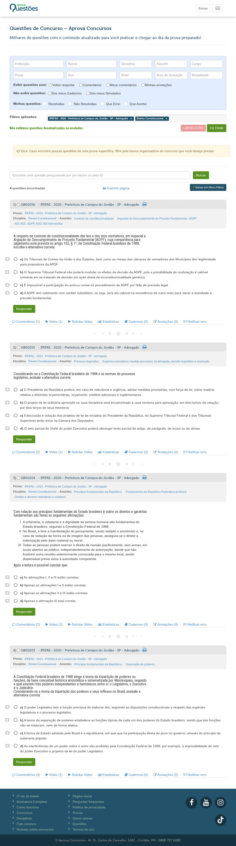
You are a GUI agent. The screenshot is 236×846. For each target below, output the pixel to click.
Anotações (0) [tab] (167, 321)
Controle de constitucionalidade (94, 218)
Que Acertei (138, 104)
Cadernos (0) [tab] (138, 321)
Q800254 (80, 478)
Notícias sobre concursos (35, 829)
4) (15, 650)
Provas (78, 813)
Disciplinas (24, 818)
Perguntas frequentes (88, 802)
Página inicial (82, 796)
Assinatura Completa (32, 802)
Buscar (201, 175)
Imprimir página (118, 188)
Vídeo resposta (63, 85)
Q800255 (80, 347)
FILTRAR (216, 128)
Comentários (92, 85)
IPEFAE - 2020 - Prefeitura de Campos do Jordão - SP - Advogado (66, 213)
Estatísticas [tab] (110, 321)
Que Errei (113, 104)
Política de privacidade (89, 807)
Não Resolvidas (85, 104)
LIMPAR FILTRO (193, 128)
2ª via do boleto (28, 796)
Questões (80, 824)
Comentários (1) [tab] (27, 321)
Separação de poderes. (140, 664)
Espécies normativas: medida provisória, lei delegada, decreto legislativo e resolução (156, 361)
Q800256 (80, 205)
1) (15, 204)
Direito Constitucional (42, 218)
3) (15, 478)
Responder (24, 309)
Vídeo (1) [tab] (55, 321)
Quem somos (82, 818)
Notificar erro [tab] (196, 321)
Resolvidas (56, 104)
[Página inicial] (24, 8)
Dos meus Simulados (105, 93)
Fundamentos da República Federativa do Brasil (156, 492)
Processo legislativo (86, 361)
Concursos (24, 813)
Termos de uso (83, 829)
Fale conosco (26, 824)
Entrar (203, 8)
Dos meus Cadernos (67, 93)
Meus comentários (123, 85)
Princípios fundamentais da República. (98, 492)
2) (15, 347)
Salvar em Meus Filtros (209, 187)
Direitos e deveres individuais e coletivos (40, 497)
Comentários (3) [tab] (27, 775)
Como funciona (28, 807)
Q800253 (80, 650)
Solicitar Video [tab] (81, 321)
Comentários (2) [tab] (27, 452)
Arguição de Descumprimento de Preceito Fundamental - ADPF (156, 218)
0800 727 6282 (170, 840)
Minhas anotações (158, 85)
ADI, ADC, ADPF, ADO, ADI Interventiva (39, 223)
